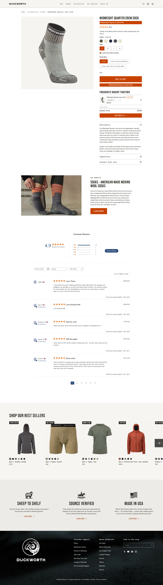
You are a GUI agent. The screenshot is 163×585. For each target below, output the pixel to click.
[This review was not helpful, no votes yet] (127, 297)
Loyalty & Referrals (80, 562)
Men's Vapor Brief (54, 462)
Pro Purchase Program (81, 566)
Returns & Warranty (80, 551)
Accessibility (86, 579)
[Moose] (21, 459)
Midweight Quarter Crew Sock (116, 97)
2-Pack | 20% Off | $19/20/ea (119, 61)
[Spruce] (101, 41)
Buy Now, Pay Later (80, 558)
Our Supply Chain (105, 551)
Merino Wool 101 (105, 547)
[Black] (122, 459)
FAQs (76, 543)
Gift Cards (77, 554)
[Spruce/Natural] (120, 41)
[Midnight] (110, 41)
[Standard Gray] (19, 459)
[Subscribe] (151, 545)
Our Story (102, 543)
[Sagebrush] (97, 459)
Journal (101, 558)
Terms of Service (101, 579)
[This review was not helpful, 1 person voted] (127, 351)
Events (101, 570)
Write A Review (111, 251)
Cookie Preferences (75, 579)
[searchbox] (39, 268)
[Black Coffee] (13, 459)
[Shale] (125, 459)
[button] (61, 4)
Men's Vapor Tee (89, 462)
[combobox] (59, 269)
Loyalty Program (104, 554)
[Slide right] (159, 443)
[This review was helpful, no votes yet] (124, 297)
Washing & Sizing (80, 547)
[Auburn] (120, 459)
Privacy (93, 579)
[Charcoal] (115, 41)
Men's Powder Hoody (17, 462)
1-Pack (104, 61)
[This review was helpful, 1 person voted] (124, 374)
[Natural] (106, 41)
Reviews (102, 566)
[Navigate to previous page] (68, 383)
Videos (101, 562)
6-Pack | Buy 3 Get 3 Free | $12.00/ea (113, 66)
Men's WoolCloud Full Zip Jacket (133, 462)
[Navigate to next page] (95, 383)
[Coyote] (47, 459)
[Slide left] (4, 443)
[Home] (17, 4)
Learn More (98, 211)
